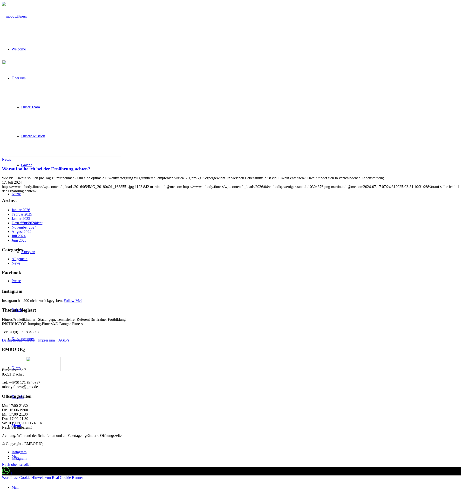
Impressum (46, 340)
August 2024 (21, 232)
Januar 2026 (21, 210)
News (6, 159)
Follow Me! (73, 301)
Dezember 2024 (24, 223)
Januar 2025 (21, 218)
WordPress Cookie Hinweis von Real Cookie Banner (42, 477)
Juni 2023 (19, 240)
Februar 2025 (22, 214)
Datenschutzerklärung (18, 340)
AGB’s (63, 340)
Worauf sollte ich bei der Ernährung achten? (46, 168)
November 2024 (24, 227)
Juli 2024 (19, 236)
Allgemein (19, 259)
